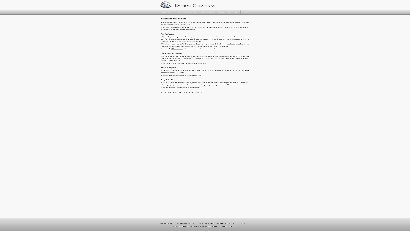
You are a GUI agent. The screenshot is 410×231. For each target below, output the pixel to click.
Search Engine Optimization (186, 12)
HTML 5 (231, 226)
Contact (245, 12)
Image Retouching (224, 12)
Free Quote (187, 92)
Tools (236, 12)
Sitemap (201, 226)
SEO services (241, 56)
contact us (199, 92)
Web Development (167, 12)
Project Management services (226, 70)
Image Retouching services (223, 83)
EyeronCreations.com (189, 226)
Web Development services (174, 39)
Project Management (207, 12)
